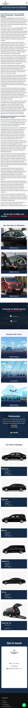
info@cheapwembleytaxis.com (15, 668)
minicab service (4, 122)
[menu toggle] (26, 2)
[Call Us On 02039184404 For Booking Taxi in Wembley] (14, 651)
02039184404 (15, 666)
